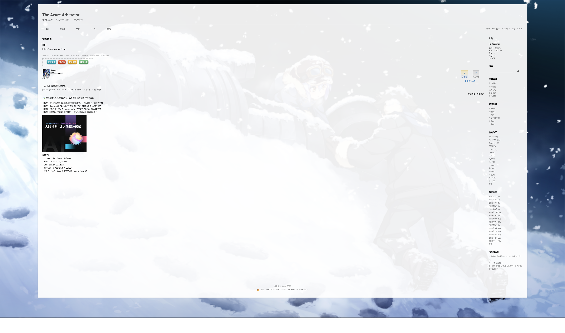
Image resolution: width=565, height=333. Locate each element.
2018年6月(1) (494, 225)
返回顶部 (480, 94)
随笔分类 (493, 132)
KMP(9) (492, 162)
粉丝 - (53, 72)
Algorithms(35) (495, 139)
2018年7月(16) (495, 222)
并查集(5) (492, 174)
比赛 (492, 124)
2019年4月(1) (494, 209)
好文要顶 (51, 62)
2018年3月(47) (495, 234)
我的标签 (492, 96)
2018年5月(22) (495, 228)
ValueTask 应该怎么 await (54, 164)
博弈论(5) (492, 178)
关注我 (62, 62)
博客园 (276, 286)
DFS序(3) (492, 146)
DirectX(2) (493, 149)
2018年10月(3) (495, 212)
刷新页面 (471, 94)
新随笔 (62, 28)
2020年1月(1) (494, 196)
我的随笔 (492, 83)
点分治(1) (492, 181)
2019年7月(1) (494, 203)
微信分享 (83, 62)
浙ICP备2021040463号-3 (298, 289)
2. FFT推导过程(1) (496, 262)
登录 (75, 97)
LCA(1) (492, 165)
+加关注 (45, 78)
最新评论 (492, 93)
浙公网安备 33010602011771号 (273, 289)
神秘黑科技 (494, 118)
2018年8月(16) (495, 218)
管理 (109, 28)
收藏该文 (72, 62)
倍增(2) (492, 171)
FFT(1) (491, 155)
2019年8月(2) (494, 199)
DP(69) (492, 152)
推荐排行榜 (494, 251)
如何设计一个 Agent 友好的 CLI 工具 (58, 167)
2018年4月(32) (495, 231)
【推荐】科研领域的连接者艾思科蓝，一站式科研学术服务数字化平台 (69, 112)
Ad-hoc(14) (493, 136)
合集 (492, 111)
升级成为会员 (470, 81)
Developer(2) (494, 143)
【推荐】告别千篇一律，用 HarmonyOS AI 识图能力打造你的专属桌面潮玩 (71, 109)
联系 (78, 28)
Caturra (53, 70)
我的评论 (492, 86)
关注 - (60, 72)
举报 (99, 89)
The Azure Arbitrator (60, 14)
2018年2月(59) (495, 238)
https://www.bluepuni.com (54, 49)
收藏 (94, 89)
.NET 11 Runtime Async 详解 (55, 161)
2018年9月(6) (494, 215)
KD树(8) (492, 159)
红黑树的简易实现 (58, 86)
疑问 (492, 121)
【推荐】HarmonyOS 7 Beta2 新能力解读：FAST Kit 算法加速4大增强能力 (71, 106)
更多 (490, 184)
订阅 (93, 28)
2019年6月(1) (494, 206)
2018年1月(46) (495, 241)
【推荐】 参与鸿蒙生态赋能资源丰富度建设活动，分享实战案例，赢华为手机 (72, 102)
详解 (492, 114)
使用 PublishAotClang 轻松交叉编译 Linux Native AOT (65, 171)
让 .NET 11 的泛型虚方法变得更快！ (58, 158)
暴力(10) (492, 168)
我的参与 (492, 90)
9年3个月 (498, 50)
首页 (47, 28)
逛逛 (82, 97)
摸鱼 (492, 108)
